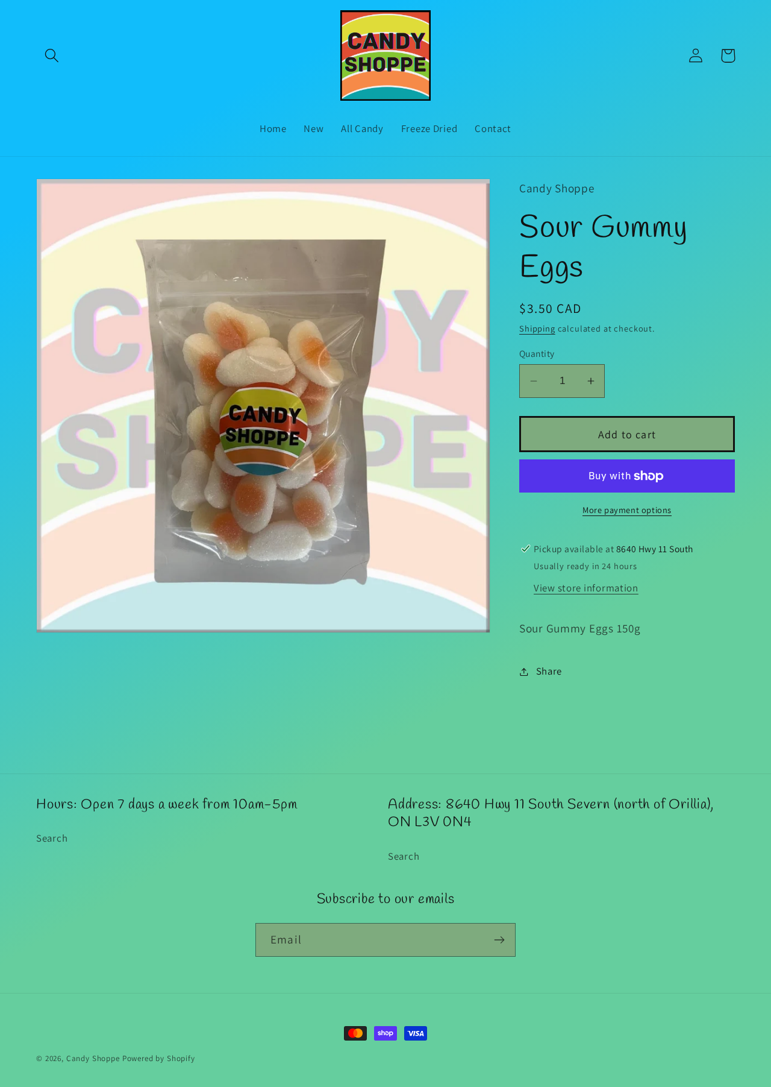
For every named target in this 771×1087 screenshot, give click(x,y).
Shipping (537, 328)
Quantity (537, 353)
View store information (586, 587)
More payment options (627, 509)
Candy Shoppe (93, 1058)
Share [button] (549, 671)
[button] (52, 56)
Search (51, 838)
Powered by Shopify (158, 1058)
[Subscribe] (499, 940)
